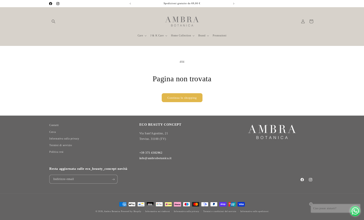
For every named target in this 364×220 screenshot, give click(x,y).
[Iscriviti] (113, 179)
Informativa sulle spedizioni (254, 211)
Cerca (52, 131)
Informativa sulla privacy (64, 138)
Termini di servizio (60, 145)
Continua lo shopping (182, 97)
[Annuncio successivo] (234, 3)
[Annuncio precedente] (130, 3)
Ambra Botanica (112, 211)
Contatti (54, 125)
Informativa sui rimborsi (157, 211)
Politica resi (56, 151)
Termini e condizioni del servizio (219, 211)
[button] (53, 21)
